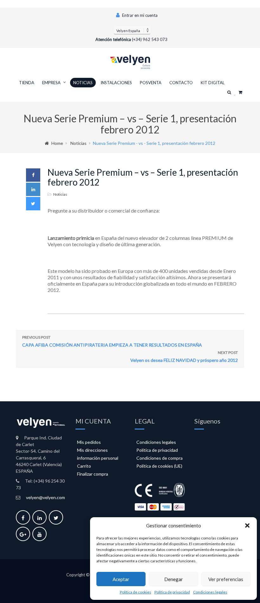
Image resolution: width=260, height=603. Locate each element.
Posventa (150, 82)
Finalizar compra (92, 474)
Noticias (83, 82)
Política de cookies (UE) (159, 466)
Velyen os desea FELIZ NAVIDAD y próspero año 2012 (184, 356)
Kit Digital (212, 82)
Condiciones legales (210, 592)
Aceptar (121, 579)
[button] (247, 525)
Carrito (84, 466)
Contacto (181, 82)
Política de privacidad (172, 592)
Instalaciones (116, 82)
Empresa (51, 82)
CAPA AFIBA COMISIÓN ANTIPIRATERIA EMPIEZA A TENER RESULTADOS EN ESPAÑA (112, 341)
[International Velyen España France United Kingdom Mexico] (132, 30)
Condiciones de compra (159, 458)
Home (57, 143)
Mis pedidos (89, 442)
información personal (97, 458)
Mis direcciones (92, 450)
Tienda (26, 82)
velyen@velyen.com (45, 497)
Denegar (173, 579)
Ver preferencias (225, 579)
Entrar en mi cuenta (139, 15)
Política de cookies (135, 592)
